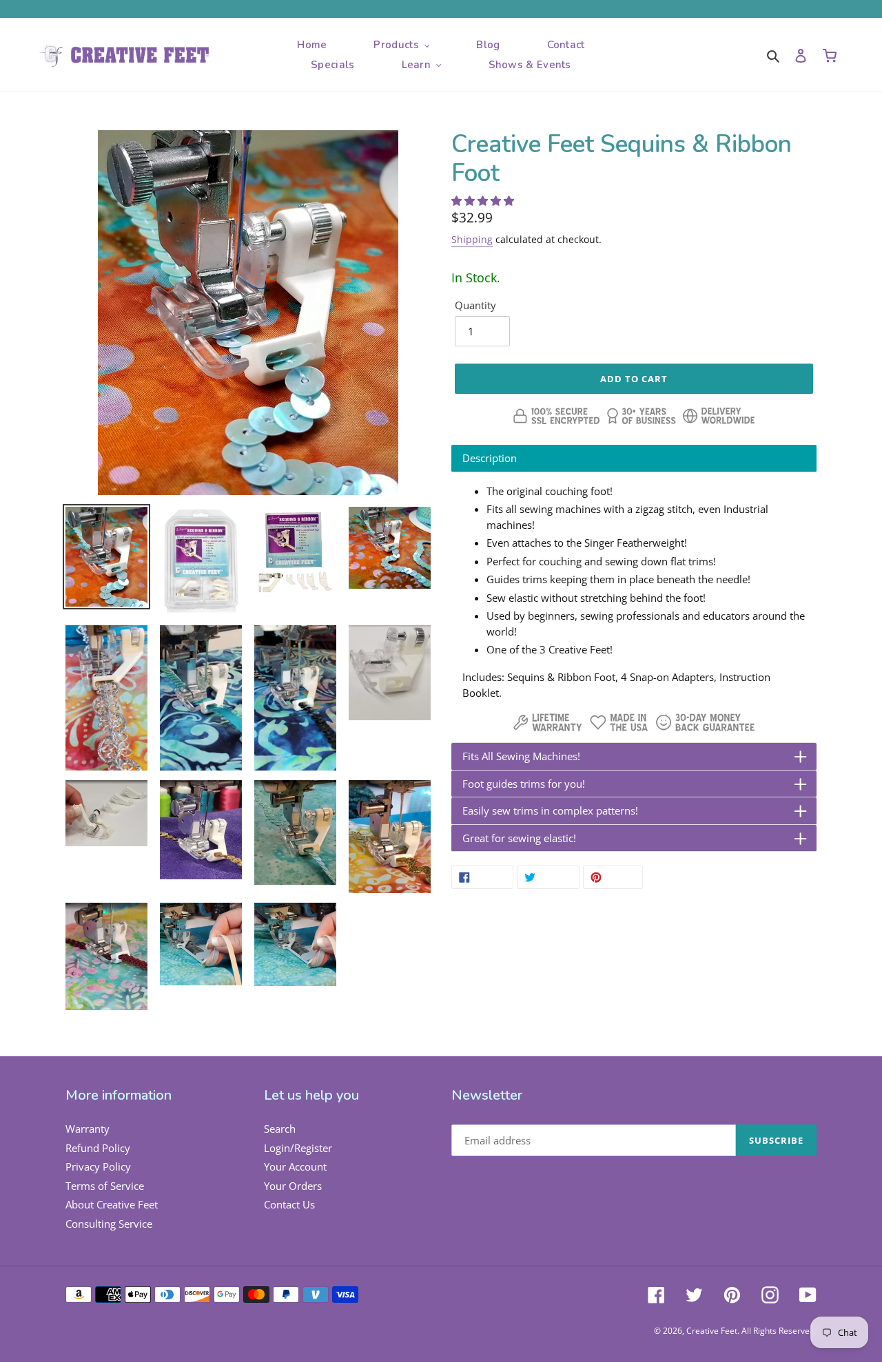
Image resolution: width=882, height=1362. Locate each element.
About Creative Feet (111, 1204)
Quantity (475, 305)
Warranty (87, 1128)
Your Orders (293, 1186)
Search (280, 1128)
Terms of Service (104, 1186)
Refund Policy (97, 1148)
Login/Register (298, 1148)
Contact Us (289, 1204)
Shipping (472, 239)
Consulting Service (108, 1223)
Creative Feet (711, 1331)
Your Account (295, 1166)
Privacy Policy (98, 1166)
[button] (484, 200)
